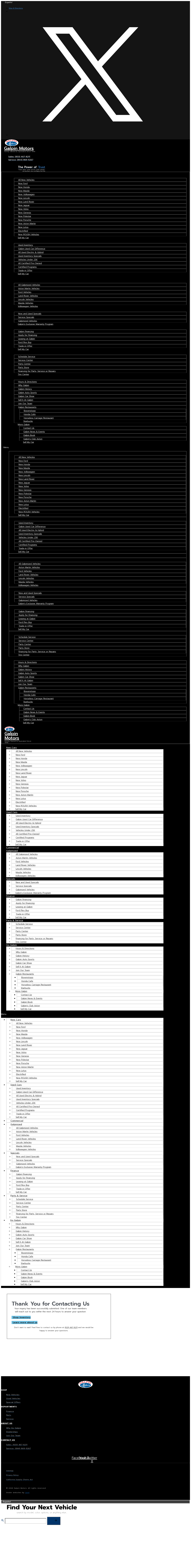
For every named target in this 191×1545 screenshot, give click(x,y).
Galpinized (13, 560)
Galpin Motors (19, 148)
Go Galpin (13, 659)
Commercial (13, 556)
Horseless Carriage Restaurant (39, 418)
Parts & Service (13, 633)
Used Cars (13, 519)
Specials (13, 589)
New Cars (13, 454)
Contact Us (8, 1440)
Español (8, 2)
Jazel (27, 1492)
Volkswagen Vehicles (28, 306)
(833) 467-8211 (71, 1327)
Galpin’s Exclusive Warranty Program (35, 324)
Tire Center (23, 374)
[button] (95, 447)
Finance (13, 608)
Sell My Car (23, 237)
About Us (6, 1423)
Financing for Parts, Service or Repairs (37, 371)
